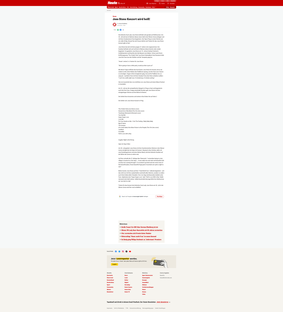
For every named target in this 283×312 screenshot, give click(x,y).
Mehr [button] (153, 7)
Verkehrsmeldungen (147, 287)
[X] (119, 251)
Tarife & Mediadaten (119, 308)
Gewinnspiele (146, 278)
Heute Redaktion (123, 23)
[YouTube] (130, 251)
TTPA (127, 308)
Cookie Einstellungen (160, 308)
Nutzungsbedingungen (147, 308)
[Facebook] (120, 30)
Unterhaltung (133, 7)
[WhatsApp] (118, 30)
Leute (126, 278)
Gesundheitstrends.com (166, 278)
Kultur (126, 280)
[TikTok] (126, 251)
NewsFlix (162, 275)
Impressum (109, 308)
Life (128, 7)
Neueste (172, 7)
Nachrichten (110, 282)
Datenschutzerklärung (135, 308)
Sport (116, 7)
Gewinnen (148, 7)
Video (167, 7)
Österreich (111, 7)
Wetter (109, 289)
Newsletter (110, 292)
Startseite (109, 10)
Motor (144, 289)
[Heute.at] (112, 2)
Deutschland (110, 280)
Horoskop (127, 285)
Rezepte (144, 280)
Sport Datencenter (147, 275)
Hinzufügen (159, 196)
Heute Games (128, 287)
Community (141, 7)
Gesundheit (145, 282)
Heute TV (127, 292)
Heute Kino (128, 289)
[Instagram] (123, 251)
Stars (126, 275)
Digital (126, 282)
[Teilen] (123, 30)
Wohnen (144, 285)
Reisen (144, 292)
